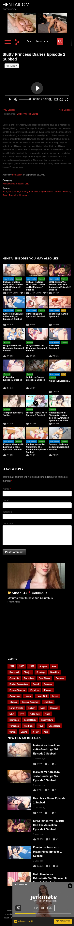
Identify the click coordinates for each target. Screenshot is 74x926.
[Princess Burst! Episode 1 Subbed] (36, 302)
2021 (31, 666)
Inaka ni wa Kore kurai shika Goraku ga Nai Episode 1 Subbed (36, 286)
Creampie (14, 678)
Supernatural (47, 720)
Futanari (48, 690)
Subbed (19, 183)
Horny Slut (42, 696)
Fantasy (24, 191)
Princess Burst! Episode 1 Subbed (35, 315)
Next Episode (65, 110)
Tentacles (13, 195)
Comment (8, 523)
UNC (27, 183)
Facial (36, 684)
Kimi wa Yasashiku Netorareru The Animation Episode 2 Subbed (37, 448)
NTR (22, 714)
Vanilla (12, 732)
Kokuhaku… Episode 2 (55, 346)
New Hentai (8, 279)
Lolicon (57, 191)
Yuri (46, 732)
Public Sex (35, 714)
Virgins (24, 732)
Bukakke (54, 672)
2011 (11, 666)
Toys (40, 726)
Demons (60, 678)
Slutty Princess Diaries (27, 114)
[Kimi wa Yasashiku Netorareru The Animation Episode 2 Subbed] (36, 433)
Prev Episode (9, 110)
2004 (5, 191)
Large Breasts (46, 191)
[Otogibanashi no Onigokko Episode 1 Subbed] (36, 334)
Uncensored (25, 195)
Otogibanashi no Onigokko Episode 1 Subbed (36, 348)
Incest (55, 696)
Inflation (13, 702)
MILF (11, 714)
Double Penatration (18, 684)
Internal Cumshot (30, 702)
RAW (63, 311)
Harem (28, 696)
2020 (21, 666)
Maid (42, 708)
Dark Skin (29, 678)
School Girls (30, 720)
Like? (13, 66)
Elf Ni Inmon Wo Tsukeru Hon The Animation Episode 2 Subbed (60, 286)
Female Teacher (17, 690)
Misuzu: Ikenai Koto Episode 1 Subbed (36, 413)
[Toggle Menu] (8, 42)
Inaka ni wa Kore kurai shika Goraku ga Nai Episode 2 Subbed (13, 286)
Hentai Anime (9, 183)
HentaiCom (16, 4)
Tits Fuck (28, 726)
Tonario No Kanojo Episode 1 (58, 315)
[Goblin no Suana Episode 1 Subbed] (36, 365)
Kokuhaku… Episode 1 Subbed (12, 378)
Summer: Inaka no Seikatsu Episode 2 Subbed (59, 447)
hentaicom (17, 175)
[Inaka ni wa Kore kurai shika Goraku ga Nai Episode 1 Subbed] (36, 270)
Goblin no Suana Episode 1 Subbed (35, 378)
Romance (14, 720)
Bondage (41, 672)
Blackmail (14, 672)
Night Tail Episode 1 (59, 381)
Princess (66, 191)
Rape (5, 195)
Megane (54, 708)
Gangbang (14, 696)
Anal (54, 666)
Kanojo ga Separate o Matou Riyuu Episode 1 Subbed (13, 316)
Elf (18, 191)
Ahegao (12, 191)
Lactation (33, 191)
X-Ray (36, 732)
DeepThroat (44, 678)
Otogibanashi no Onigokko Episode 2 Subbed (13, 348)
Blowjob (27, 672)
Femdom (34, 690)
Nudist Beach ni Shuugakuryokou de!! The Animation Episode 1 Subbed (59, 416)
